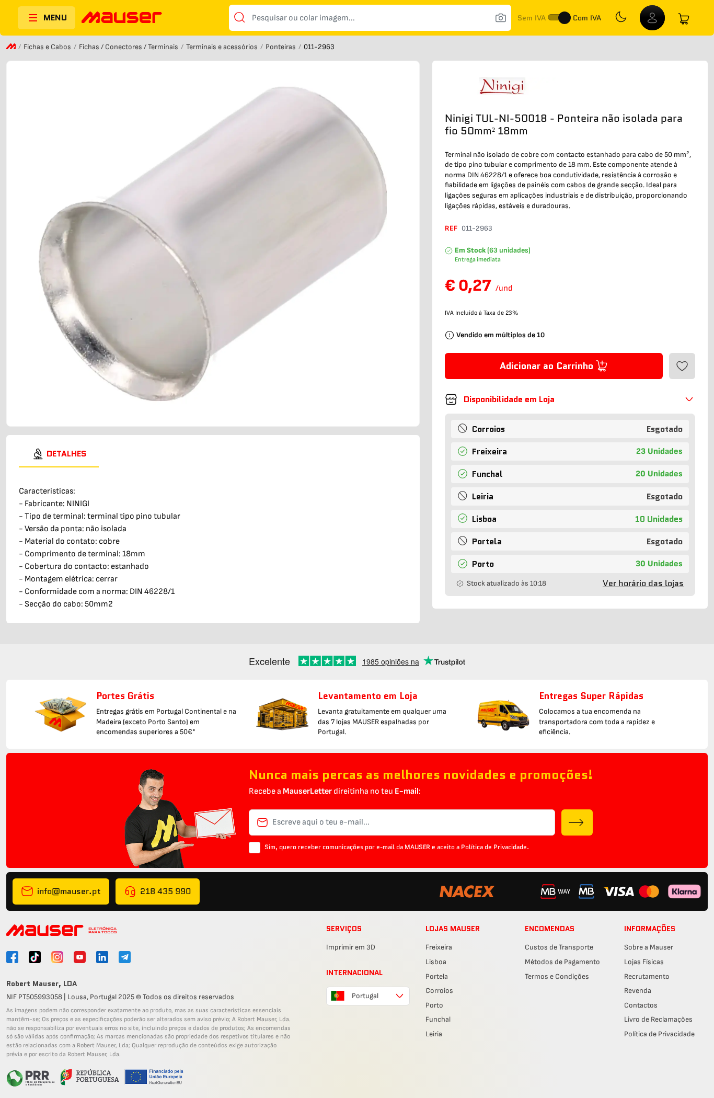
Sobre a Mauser (648, 947)
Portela (436, 976)
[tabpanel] (213, 539)
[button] (570, 399)
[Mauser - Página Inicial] (122, 19)
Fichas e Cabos (48, 46)
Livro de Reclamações (658, 1019)
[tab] (58, 454)
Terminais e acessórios (222, 46)
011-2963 (477, 228)
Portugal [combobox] (365, 995)
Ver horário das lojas (643, 583)
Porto (434, 1005)
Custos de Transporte (559, 947)
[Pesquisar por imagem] (500, 18)
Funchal (438, 1019)
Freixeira (438, 947)
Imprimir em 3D (350, 947)
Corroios (439, 990)
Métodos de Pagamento (562, 961)
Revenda (637, 990)
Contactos (641, 1005)
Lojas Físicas (644, 961)
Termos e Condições (557, 976)
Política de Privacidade (659, 1034)
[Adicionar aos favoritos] (682, 366)
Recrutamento (647, 976)
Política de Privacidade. (495, 846)
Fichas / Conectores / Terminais (129, 46)
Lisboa (435, 961)
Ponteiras (281, 46)
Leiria (433, 1034)
